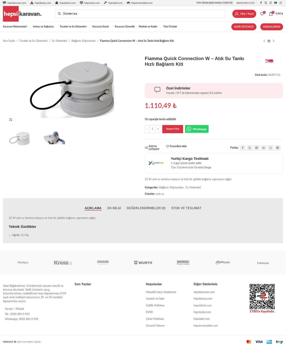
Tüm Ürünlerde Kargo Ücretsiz (214, 3)
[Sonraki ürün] (273, 41)
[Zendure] (103, 262)
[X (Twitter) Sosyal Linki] (265, 3)
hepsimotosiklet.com (206, 325)
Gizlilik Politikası (155, 305)
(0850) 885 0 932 (245, 3)
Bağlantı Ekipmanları (83, 41)
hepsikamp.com (203, 298)
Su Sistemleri (59, 41)
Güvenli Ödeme (155, 325)
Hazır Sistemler (244, 27)
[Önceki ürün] (264, 41)
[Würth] (143, 262)
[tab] (93, 208)
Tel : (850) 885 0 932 (17, 314)
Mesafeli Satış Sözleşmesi (161, 292)
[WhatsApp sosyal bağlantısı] (280, 3)
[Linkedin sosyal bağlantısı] (264, 148)
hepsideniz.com (203, 305)
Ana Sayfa (9, 41)
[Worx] (183, 262)
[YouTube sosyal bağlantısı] (275, 3)
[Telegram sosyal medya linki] (278, 148)
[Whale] (223, 262)
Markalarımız (271, 27)
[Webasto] (263, 262)
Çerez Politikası (155, 319)
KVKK (149, 312)
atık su (160, 194)
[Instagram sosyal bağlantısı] (270, 3)
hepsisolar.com (202, 312)
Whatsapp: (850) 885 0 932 (21, 319)
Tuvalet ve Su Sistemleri (33, 41)
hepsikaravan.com (204, 292)
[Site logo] (27, 13)
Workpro (23, 262)
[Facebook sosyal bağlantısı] (261, 3)
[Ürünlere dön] (269, 41)
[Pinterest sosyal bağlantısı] (257, 148)
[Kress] (63, 262)
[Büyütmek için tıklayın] (11, 120)
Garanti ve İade (155, 298)
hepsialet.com (202, 319)
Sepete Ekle (172, 129)
